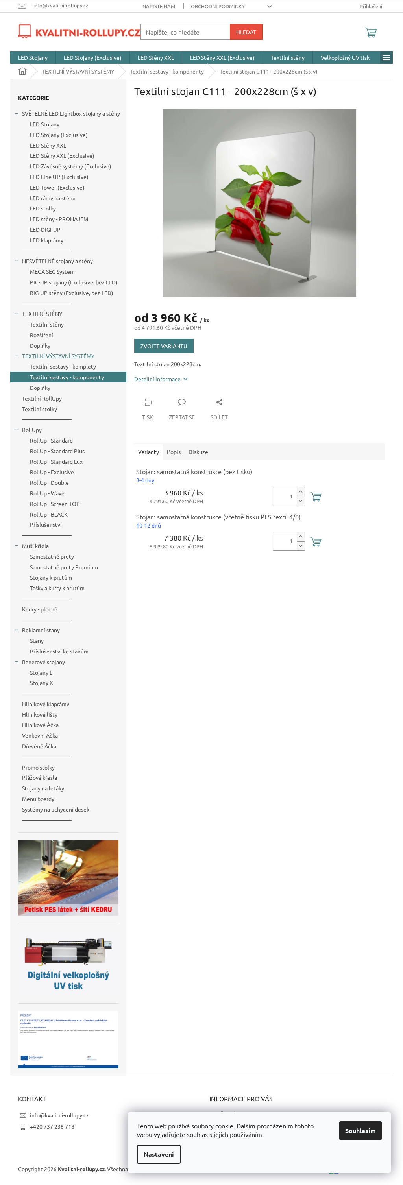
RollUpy (32, 429)
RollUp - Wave (47, 493)
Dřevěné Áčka (39, 745)
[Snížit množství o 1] (301, 501)
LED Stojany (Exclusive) (59, 134)
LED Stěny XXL (48, 145)
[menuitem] (32, 57)
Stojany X (41, 682)
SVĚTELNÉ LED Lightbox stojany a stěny (71, 113)
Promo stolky (38, 767)
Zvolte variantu (163, 345)
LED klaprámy (46, 240)
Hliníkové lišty (39, 714)
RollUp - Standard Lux (56, 461)
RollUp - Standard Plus (57, 450)
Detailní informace (157, 378)
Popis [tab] (174, 451)
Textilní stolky (39, 408)
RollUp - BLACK (49, 514)
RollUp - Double (49, 482)
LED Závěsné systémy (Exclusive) (70, 166)
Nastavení (159, 1154)
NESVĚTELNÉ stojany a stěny (57, 260)
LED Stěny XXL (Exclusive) (62, 155)
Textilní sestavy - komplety (63, 366)
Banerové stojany (43, 661)
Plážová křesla (39, 777)
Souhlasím (360, 1130)
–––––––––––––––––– (47, 250)
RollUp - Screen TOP (55, 503)
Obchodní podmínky (218, 6)
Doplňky (40, 345)
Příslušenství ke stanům (59, 651)
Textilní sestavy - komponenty (67, 376)
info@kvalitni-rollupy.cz (59, 1115)
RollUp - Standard (51, 440)
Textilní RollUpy (42, 398)
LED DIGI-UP (45, 229)
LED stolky (43, 208)
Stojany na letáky (43, 788)
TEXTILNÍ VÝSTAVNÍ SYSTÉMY (58, 356)
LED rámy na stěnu (53, 197)
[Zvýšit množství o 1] (301, 492)
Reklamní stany (41, 629)
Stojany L (41, 672)
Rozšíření (41, 334)
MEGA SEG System (52, 271)
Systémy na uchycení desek (55, 809)
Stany (37, 640)
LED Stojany (44, 123)
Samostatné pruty (52, 556)
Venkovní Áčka (40, 735)
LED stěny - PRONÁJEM (59, 218)
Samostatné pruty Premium (64, 566)
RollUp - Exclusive (52, 471)
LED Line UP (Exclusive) (59, 176)
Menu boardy (38, 798)
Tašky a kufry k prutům (57, 587)
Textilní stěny (47, 324)
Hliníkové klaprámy (45, 703)
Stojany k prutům (51, 577)
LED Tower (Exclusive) (57, 187)
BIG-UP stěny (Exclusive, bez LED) (71, 292)
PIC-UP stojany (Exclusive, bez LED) (74, 282)
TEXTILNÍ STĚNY (42, 313)
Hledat (246, 31)
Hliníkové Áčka (40, 724)
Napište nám (158, 6)
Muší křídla (35, 545)
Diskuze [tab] (198, 451)
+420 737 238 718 (52, 1126)
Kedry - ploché (39, 609)
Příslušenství (46, 524)
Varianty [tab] (148, 451)
